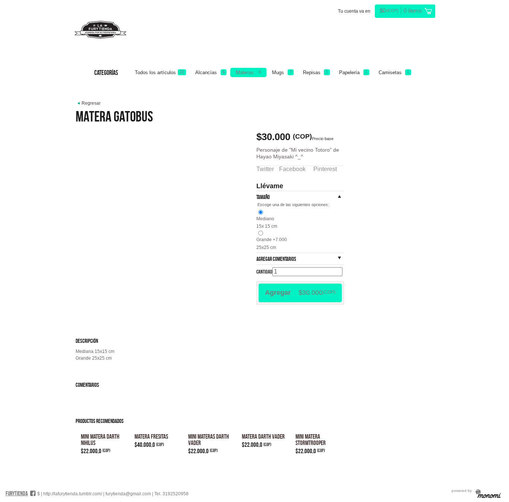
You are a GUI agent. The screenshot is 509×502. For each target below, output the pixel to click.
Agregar (300, 292)
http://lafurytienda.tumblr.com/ (72, 493)
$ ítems (401, 10)
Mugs (281, 72)
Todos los (159, 72)
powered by (462, 491)
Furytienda (17, 493)
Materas (248, 72)
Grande (271, 239)
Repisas (315, 72)
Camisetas (394, 72)
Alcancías (209, 72)
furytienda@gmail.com (128, 493)
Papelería (353, 72)
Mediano (265, 218)
